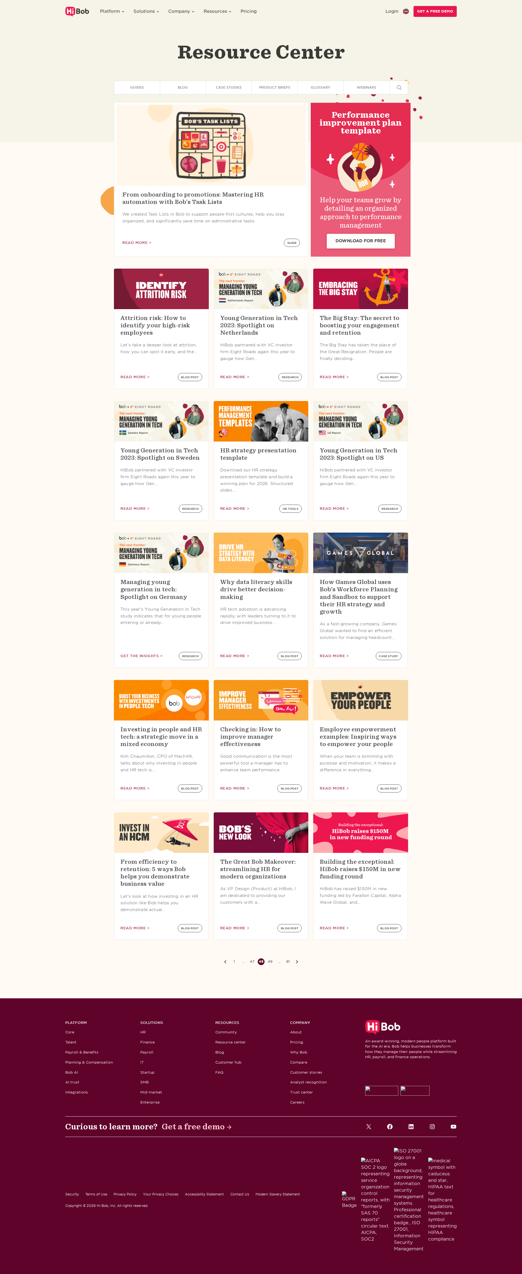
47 (252, 961)
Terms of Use (96, 1194)
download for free (360, 240)
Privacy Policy (125, 1194)
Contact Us (239, 1194)
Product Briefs (274, 87)
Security (72, 1194)
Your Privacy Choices (160, 1194)
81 (288, 961)
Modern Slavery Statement (278, 1194)
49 (270, 961)
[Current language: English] (406, 11)
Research (290, 377)
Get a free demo (193, 1126)
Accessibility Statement (204, 1194)
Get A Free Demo (435, 11)
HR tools (291, 508)
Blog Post (190, 377)
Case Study (388, 656)
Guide (292, 242)
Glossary (320, 87)
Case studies (229, 87)
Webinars (366, 87)
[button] (112, 11)
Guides (137, 87)
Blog (183, 87)
